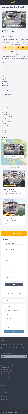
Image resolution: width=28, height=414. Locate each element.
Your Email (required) (9, 249)
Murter (3, 9)
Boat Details (6, 75)
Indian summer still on (6, 373)
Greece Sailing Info (5, 379)
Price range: (6, 322)
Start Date (7, 260)
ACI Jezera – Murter (9, 9)
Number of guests (8, 271)
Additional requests (9, 277)
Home (2, 412)
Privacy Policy (17, 412)
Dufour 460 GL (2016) (10, 153)
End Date (7, 266)
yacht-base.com (6, 396)
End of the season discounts (7, 369)
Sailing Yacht (7, 30)
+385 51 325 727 (6, 390)
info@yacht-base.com (7, 394)
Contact (21, 412)
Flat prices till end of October (7, 365)
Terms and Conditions (8, 412)
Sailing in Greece (5, 367)
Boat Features (6, 103)
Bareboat (17, 30)
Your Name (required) (9, 243)
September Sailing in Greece (7, 371)
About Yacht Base (5, 375)
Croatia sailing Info (5, 377)
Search (14, 331)
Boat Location (6, 62)
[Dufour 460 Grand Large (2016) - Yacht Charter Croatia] (14, 19)
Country (6, 254)
